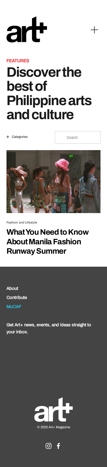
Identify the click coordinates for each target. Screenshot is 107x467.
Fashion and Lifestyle (21, 222)
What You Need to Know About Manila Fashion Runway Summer (47, 241)
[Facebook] (58, 446)
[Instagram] (48, 446)
